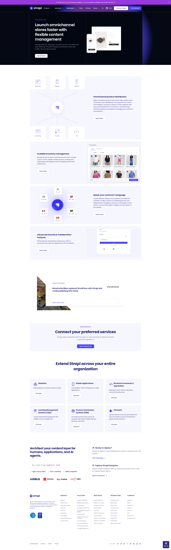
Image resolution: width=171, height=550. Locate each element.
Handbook (130, 505)
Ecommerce (80, 505)
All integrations (115, 500)
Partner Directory (99, 505)
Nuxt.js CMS (114, 513)
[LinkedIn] (134, 544)
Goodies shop (131, 518)
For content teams (82, 523)
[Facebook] (130, 544)
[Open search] (103, 8)
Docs (81, 8)
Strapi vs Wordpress (100, 518)
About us (129, 500)
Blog (128, 503)
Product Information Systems (83, 517)
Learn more (99, 214)
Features (63, 508)
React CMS (114, 503)
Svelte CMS (114, 520)
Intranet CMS (80, 514)
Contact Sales (121, 8)
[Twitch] (124, 544)
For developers (81, 521)
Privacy (57, 544)
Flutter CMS (114, 518)
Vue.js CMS (114, 510)
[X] (127, 544)
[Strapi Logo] (35, 495)
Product (46, 8)
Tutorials (96, 510)
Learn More (99, 118)
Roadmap (63, 513)
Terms (50, 544)
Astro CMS (113, 515)
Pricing (88, 8)
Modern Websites (82, 500)
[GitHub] (118, 544)
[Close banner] (168, 2)
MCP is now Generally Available (72, 2)
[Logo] (36, 8)
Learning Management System (83, 511)
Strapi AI (62, 510)
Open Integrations (85, 346)
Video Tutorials (98, 523)
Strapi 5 (62, 500)
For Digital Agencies (83, 528)
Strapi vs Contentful (99, 520)
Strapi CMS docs (98, 500)
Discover (39, 393)
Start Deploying (97, 458)
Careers (129, 508)
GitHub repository (99, 513)
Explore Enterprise (98, 476)
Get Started (135, 8)
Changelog (63, 515)
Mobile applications (83, 503)
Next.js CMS (114, 505)
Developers (70, 8)
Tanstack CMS (115, 508)
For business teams (82, 526)
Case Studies (98, 515)
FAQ (128, 513)
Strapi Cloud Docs (99, 503)
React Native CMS (116, 523)
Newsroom (130, 515)
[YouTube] (140, 544)
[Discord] (121, 544)
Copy (58, 465)
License (43, 544)
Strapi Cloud (64, 503)
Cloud (95, 8)
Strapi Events (97, 508)
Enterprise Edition (65, 505)
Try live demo (64, 520)
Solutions (58, 8)
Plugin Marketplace (66, 518)
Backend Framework (83, 508)
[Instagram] (137, 544)
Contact (129, 510)
